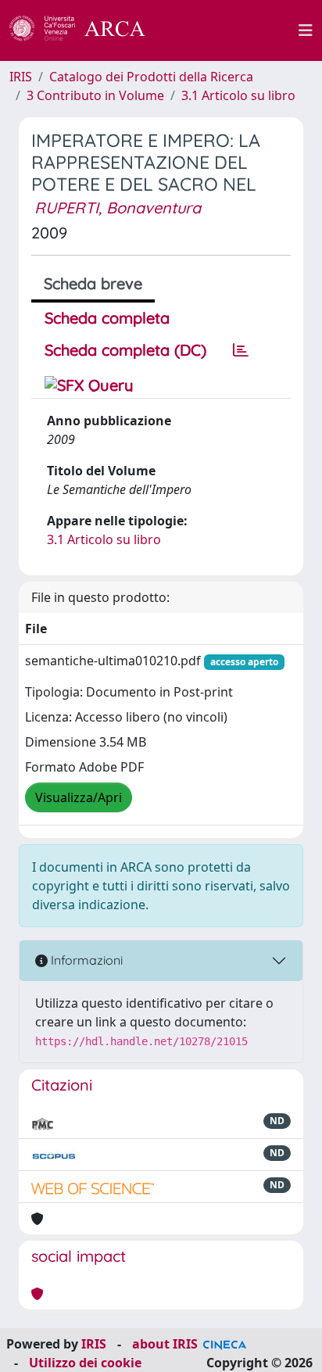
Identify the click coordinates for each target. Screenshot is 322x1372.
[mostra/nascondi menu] (306, 30)
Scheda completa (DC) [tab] (125, 350)
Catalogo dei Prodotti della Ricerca (151, 76)
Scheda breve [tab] (93, 283)
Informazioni (85, 960)
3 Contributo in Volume (95, 95)
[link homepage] (86, 30)
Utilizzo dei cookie (85, 1362)
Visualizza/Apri (78, 797)
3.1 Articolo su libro (238, 95)
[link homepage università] (230, 30)
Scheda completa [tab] (107, 318)
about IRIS (165, 1343)
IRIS (20, 76)
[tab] (241, 350)
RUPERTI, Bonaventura (117, 207)
